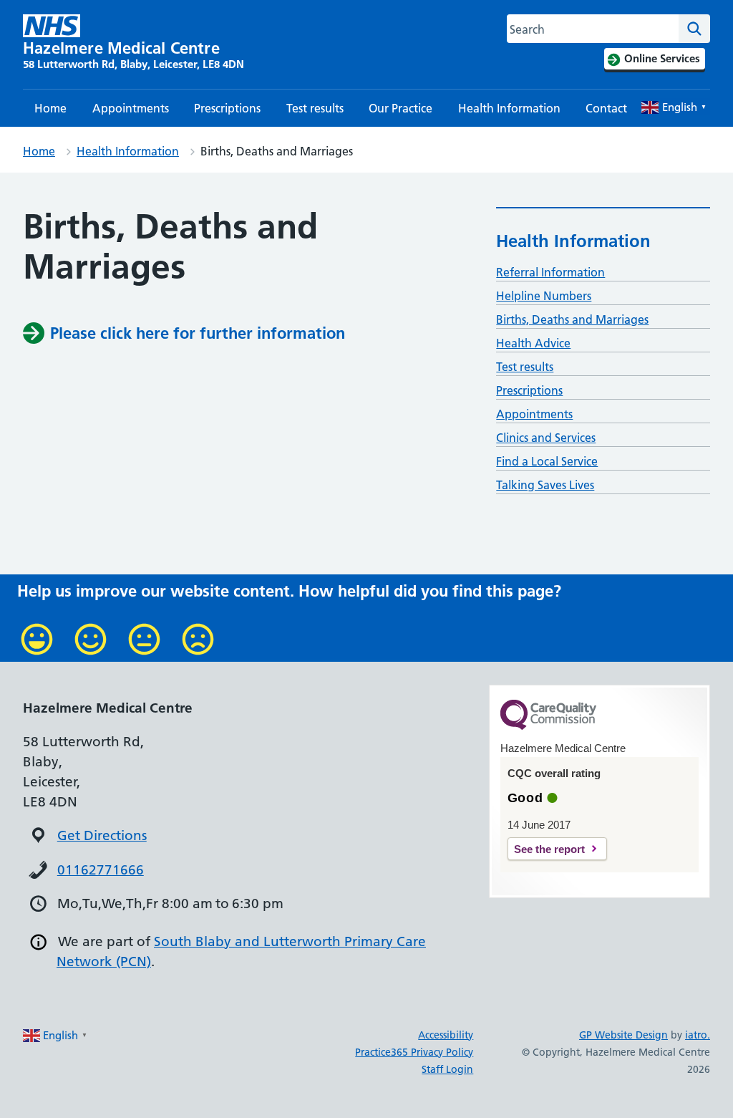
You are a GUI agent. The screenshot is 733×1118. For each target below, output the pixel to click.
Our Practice (400, 108)
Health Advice (533, 343)
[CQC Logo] (548, 726)
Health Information (509, 108)
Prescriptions (227, 108)
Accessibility (445, 1034)
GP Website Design (623, 1034)
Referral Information (550, 272)
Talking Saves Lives (545, 485)
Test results (315, 108)
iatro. (697, 1034)
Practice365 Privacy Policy (414, 1052)
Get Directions (102, 835)
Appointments (130, 108)
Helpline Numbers (543, 296)
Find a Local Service (547, 461)
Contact (606, 108)
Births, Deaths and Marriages (572, 319)
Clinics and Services (546, 437)
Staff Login (447, 1069)
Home (50, 108)
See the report (549, 849)
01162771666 (100, 870)
